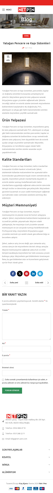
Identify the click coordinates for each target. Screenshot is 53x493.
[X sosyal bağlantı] (20, 273)
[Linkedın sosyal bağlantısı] (33, 273)
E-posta (6, 355)
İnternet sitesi (8, 367)
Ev (23, 25)
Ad (4, 343)
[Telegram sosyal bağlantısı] (40, 273)
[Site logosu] (27, 9)
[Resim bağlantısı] (17, 416)
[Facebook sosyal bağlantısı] (13, 273)
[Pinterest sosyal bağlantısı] (26, 273)
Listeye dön (26, 283)
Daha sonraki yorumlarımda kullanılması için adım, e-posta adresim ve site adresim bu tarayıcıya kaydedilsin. (25, 381)
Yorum (5, 310)
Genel (29, 25)
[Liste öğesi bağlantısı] (26, 428)
